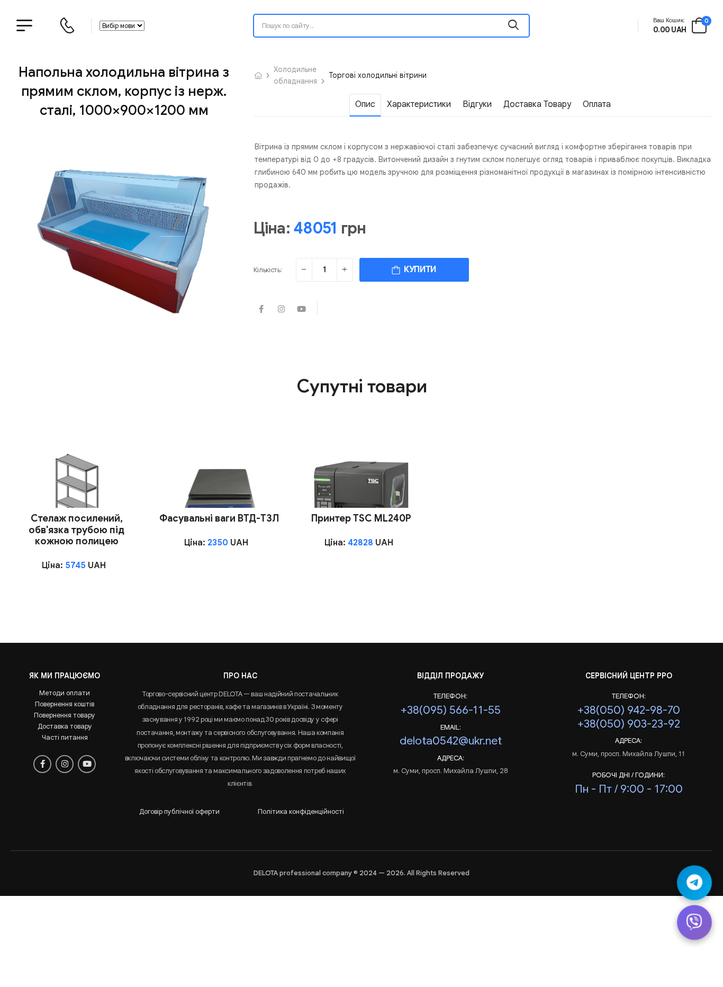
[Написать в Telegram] (694, 883)
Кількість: (268, 269)
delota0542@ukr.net (451, 740)
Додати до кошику (76, 493)
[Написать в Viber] (694, 922)
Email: (450, 727)
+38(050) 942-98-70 (628, 710)
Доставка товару (537, 104)
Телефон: (450, 696)
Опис (365, 104)
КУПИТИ (418, 269)
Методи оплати (64, 692)
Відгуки (477, 104)
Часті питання (65, 737)
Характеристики (419, 104)
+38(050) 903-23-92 (628, 723)
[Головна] (258, 75)
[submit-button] (514, 26)
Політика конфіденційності (301, 811)
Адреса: (450, 758)
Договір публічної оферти (179, 811)
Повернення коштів (64, 703)
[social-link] (261, 310)
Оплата (597, 104)
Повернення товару (64, 715)
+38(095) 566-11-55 (451, 710)
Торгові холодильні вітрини (378, 75)
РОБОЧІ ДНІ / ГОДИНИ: (628, 775)
